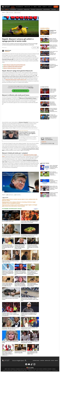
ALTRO (49, 6)
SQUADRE (53, 9)
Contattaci (42, 360)
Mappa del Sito (47, 360)
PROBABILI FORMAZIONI (36, 9)
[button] (57, 9)
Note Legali (8, 370)
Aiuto (26, 370)
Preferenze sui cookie (21, 370)
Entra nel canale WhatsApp (21, 90)
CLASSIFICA (20, 9)
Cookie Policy (15, 370)
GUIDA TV (45, 6)
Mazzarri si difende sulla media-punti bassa (12, 66)
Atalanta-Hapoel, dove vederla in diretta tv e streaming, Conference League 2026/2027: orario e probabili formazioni (19, 202)
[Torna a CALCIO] (3, 9)
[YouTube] (29, 364)
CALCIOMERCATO (19, 6)
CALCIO (12, 6)
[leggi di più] (38, 51)
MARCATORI (26, 9)
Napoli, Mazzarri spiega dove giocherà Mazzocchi (14, 64)
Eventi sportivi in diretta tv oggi (48, 143)
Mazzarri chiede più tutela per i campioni (12, 68)
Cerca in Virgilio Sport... (18, 360)
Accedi (55, 6)
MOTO (35, 6)
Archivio (56, 360)
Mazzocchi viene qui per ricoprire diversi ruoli (16, 79)
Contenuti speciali (36, 360)
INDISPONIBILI (46, 9)
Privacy (11, 370)
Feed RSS (52, 360)
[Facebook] (26, 364)
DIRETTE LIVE (27, 6)
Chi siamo (4, 370)
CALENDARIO (13, 9)
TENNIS (39, 6)
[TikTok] (32, 364)
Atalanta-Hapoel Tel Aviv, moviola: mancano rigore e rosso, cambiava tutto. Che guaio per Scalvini (19, 200)
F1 (31, 6)
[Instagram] (34, 364)
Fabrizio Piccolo (8, 50)
